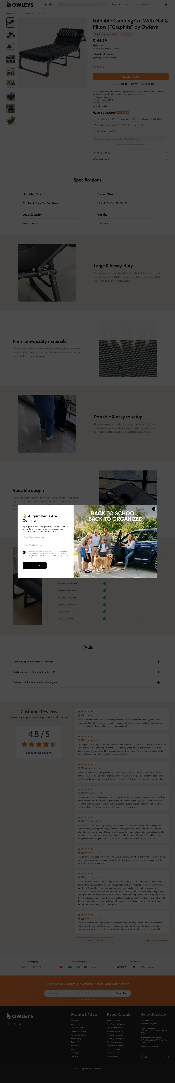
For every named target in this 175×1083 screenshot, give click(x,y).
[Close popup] (153, 509)
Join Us (33, 565)
